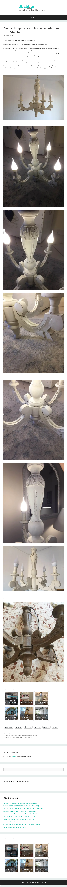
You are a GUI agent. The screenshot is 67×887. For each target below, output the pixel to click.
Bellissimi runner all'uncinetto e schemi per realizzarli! (20, 816)
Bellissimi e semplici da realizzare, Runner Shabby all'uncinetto (23, 814)
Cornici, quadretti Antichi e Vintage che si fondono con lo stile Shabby (21, 735)
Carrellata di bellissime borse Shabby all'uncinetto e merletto (22, 824)
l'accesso (14, 756)
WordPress (43, 882)
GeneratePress (35, 882)
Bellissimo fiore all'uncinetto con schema (16, 822)
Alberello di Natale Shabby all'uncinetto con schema (19, 811)
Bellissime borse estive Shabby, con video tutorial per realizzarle (23, 808)
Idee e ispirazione (9, 734)
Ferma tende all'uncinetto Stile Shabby (15, 827)
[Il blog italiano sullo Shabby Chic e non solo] (33, 7)
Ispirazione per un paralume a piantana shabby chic (19, 819)
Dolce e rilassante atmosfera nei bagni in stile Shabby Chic (18, 737)
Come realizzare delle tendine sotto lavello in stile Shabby (21, 806)
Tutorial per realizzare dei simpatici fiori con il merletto (20, 803)
